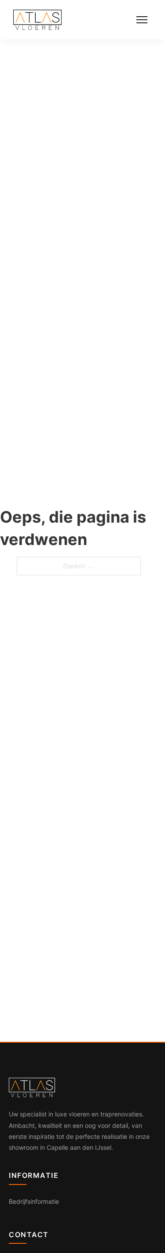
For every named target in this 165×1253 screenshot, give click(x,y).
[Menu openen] (142, 20)
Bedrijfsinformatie (34, 1201)
